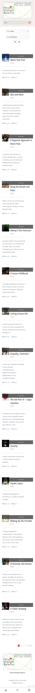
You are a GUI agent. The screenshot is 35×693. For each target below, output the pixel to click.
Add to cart (7, 77)
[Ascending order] (27, 31)
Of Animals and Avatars (21, 563)
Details (15, 77)
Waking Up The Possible (21, 520)
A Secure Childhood (19, 273)
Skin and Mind (16, 94)
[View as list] (19, 42)
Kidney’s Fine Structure (20, 230)
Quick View (21, 56)
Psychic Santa (16, 483)
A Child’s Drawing (18, 608)
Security (14, 446)
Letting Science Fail (19, 313)
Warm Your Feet (17, 59)
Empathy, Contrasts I (19, 353)
